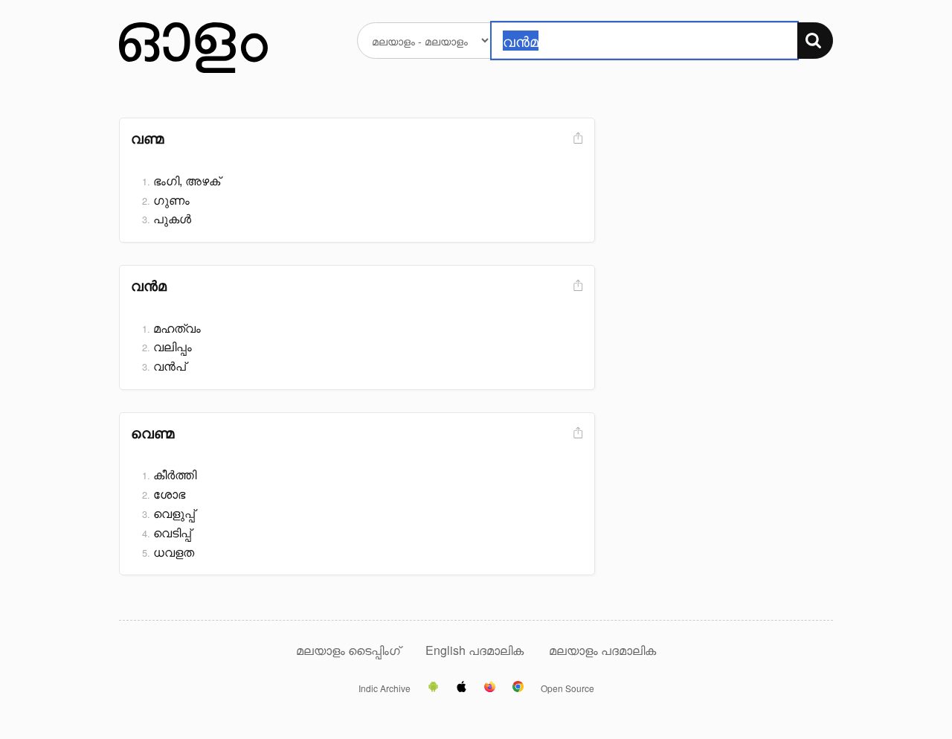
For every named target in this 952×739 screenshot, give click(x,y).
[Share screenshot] (576, 138)
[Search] (815, 40)
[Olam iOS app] (461, 687)
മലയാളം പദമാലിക (602, 650)
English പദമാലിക (476, 650)
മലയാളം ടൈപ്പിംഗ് (348, 650)
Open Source (567, 688)
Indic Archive (384, 688)
